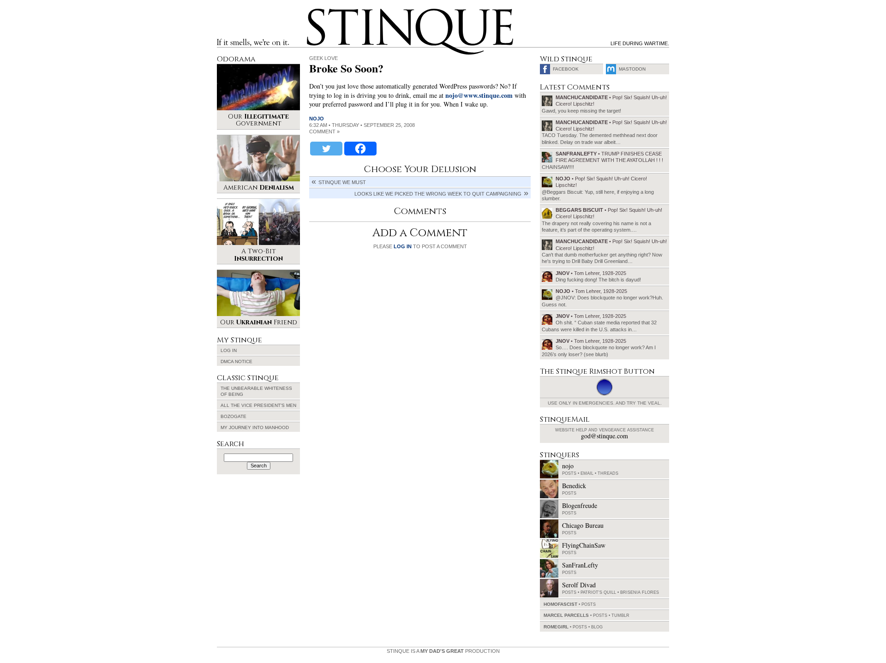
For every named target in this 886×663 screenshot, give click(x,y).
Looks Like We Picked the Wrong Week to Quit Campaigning (437, 194)
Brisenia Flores (639, 592)
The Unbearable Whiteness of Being (256, 391)
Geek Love (323, 58)
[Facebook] (360, 148)
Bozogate (233, 416)
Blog (597, 627)
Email (587, 473)
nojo (316, 118)
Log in (229, 350)
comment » (324, 131)
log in (403, 246)
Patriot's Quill (598, 592)
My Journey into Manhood (255, 427)
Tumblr (620, 615)
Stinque (315, 12)
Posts (569, 473)
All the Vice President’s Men (258, 405)
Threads (608, 473)
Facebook (566, 69)
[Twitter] (326, 148)
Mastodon (632, 69)
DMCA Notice (236, 361)
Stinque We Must (342, 182)
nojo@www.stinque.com (479, 95)
